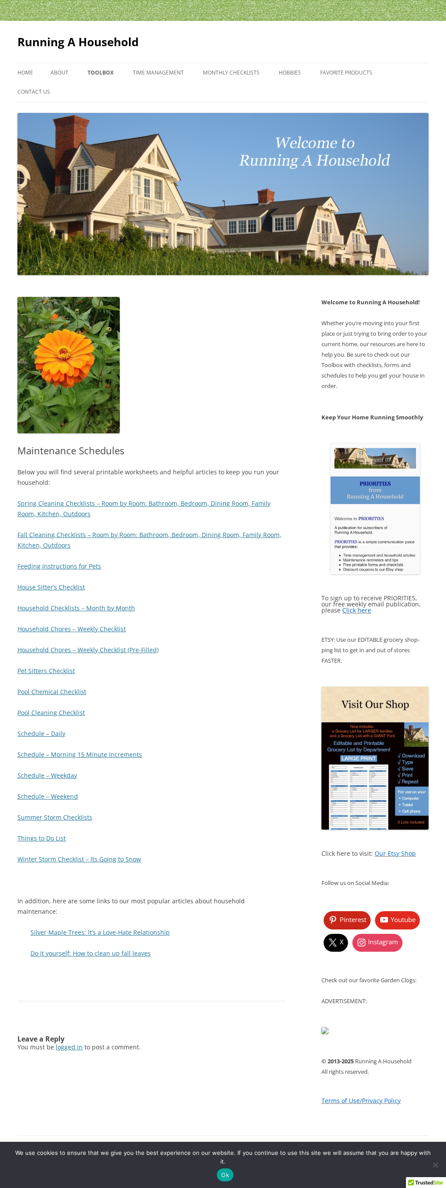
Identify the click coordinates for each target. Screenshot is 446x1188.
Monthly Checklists (231, 72)
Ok (225, 1174)
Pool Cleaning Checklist (51, 712)
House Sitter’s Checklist (51, 587)
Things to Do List (41, 838)
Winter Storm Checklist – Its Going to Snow (79, 859)
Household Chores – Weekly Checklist (71, 629)
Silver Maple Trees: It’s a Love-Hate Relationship (100, 932)
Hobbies (290, 72)
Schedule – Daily (41, 733)
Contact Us (33, 91)
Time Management (158, 72)
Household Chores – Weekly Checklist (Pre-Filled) (88, 650)
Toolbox (101, 72)
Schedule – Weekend (47, 796)
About (59, 72)
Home (25, 72)
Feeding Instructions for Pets (59, 566)
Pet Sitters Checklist (46, 671)
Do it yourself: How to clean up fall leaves (90, 953)
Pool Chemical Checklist (51, 692)
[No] (435, 1165)
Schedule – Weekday (47, 775)
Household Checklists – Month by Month (76, 608)
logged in (69, 1047)
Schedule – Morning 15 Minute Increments (79, 754)
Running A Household (78, 42)
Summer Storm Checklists (54, 817)
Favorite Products (346, 72)
